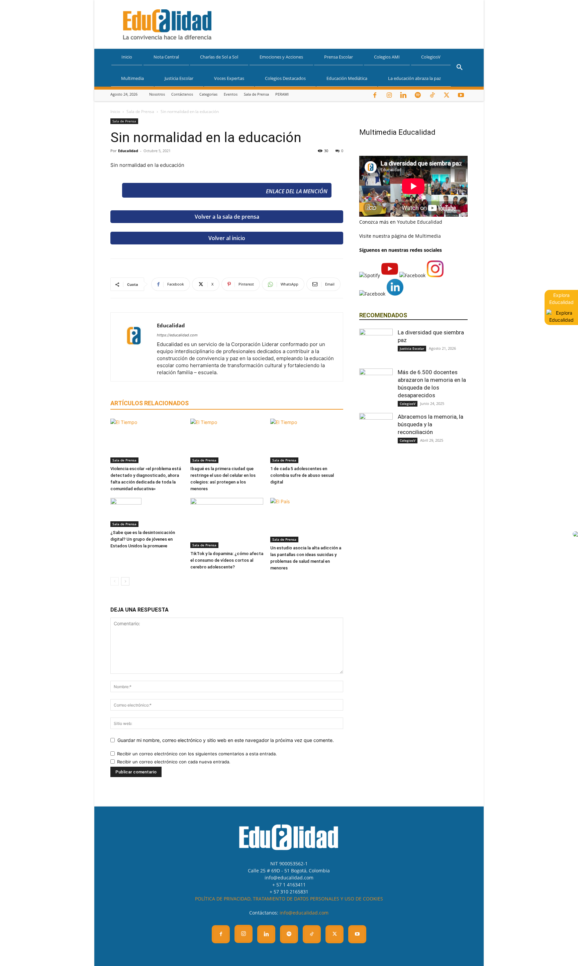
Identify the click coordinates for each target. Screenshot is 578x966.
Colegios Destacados (285, 78)
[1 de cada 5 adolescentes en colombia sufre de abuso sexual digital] (306, 441)
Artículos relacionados (149, 403)
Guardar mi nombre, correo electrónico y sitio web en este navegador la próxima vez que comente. (225, 740)
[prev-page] (114, 581)
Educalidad (128, 150)
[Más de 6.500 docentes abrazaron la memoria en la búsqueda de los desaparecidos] (376, 385)
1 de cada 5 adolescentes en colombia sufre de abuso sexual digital (302, 475)
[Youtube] (461, 95)
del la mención (296, 191)
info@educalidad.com (304, 912)
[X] (446, 95)
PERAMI (282, 94)
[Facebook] (374, 95)
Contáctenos (182, 94)
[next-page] (125, 581)
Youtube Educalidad (419, 222)
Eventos (230, 94)
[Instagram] (389, 95)
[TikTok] (432, 95)
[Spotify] (417, 95)
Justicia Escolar (179, 78)
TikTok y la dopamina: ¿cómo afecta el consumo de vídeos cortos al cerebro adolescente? (226, 560)
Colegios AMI (387, 57)
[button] (460, 68)
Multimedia (132, 78)
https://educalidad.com (177, 335)
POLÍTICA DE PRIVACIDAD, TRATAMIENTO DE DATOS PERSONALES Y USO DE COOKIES (289, 898)
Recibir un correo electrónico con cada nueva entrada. (173, 761)
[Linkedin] (403, 95)
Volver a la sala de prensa (227, 216)
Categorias (208, 94)
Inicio (126, 57)
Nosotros (157, 94)
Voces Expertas (229, 78)
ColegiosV (431, 57)
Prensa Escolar (338, 57)
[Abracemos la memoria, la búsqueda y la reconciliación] (376, 429)
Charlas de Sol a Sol (219, 57)
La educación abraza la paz (414, 78)
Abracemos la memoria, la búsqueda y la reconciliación (430, 424)
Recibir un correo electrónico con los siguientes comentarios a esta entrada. (197, 753)
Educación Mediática (346, 78)
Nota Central (166, 57)
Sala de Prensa (256, 94)
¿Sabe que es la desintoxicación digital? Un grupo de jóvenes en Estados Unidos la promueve (142, 539)
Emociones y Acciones (281, 57)
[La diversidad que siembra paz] (376, 345)
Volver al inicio (226, 238)
